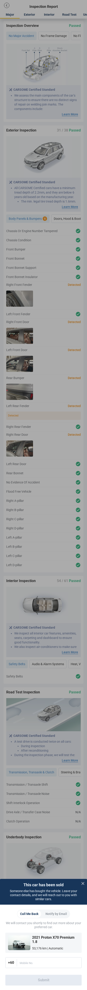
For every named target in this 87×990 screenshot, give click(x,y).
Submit (43, 980)
